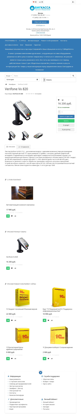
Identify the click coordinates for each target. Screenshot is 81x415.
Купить (66, 121)
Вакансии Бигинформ (16, 395)
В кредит (66, 125)
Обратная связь (48, 379)
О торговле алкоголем (17, 381)
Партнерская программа (17, 407)
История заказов (49, 404)
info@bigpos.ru (40, 25)
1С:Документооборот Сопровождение (58, 347)
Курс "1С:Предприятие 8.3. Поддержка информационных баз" (57, 310)
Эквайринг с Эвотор (16, 388)
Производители (14, 402)
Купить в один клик (66, 116)
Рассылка (46, 409)
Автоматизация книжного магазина (20, 205)
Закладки (46, 407)
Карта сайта (47, 384)
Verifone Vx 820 (12, 257)
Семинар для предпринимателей (20, 384)
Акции (11, 409)
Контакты (12, 393)
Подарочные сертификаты (18, 404)
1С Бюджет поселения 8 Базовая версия (21, 309)
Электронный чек (15, 391)
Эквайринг (12, 84)
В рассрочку (66, 129)
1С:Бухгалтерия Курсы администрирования (14, 348)
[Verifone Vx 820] (25, 113)
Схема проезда (40, 32)
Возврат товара (48, 381)
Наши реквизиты (15, 379)
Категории (10, 79)
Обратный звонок (40, 22)
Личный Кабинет (48, 402)
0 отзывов (38, 94)
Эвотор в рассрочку (16, 386)
